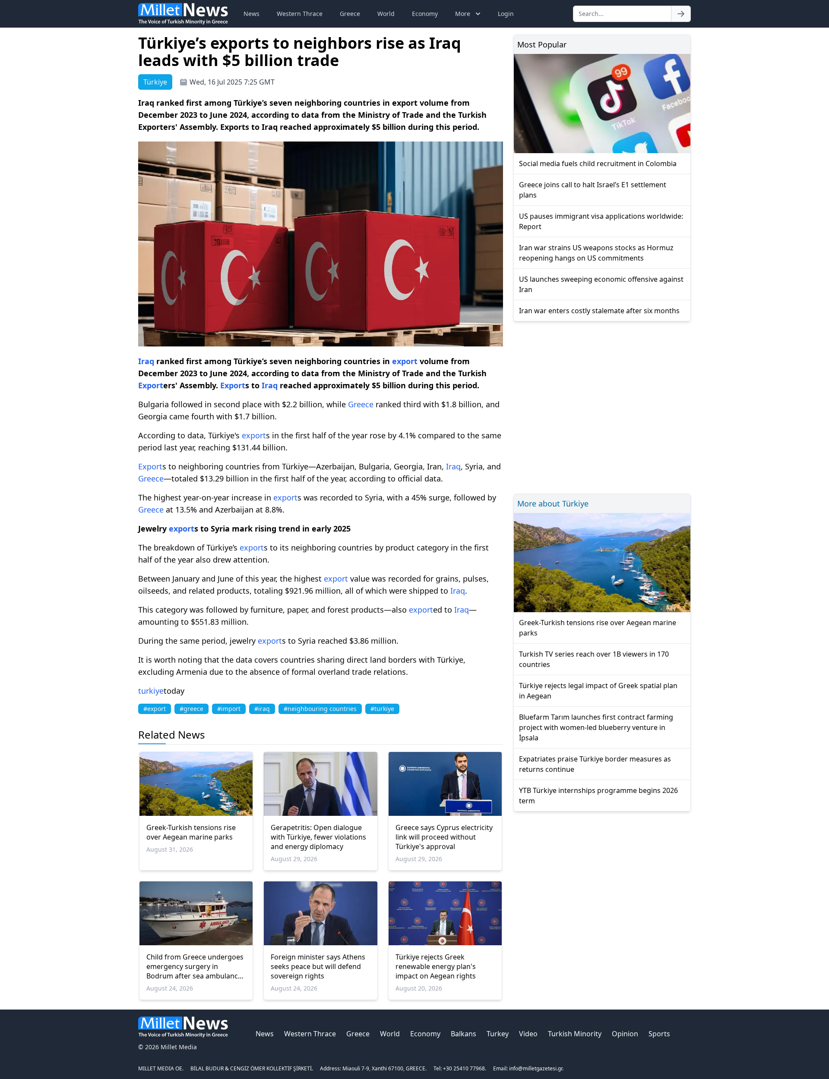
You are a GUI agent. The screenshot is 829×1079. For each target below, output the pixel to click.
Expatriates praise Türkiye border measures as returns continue (595, 764)
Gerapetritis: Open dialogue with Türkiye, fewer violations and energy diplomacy (318, 837)
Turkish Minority (574, 1033)
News (251, 13)
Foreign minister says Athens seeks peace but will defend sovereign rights (318, 966)
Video (528, 1033)
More (462, 13)
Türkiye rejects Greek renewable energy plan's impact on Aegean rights (436, 966)
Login (506, 13)
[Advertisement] (602, 406)
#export (154, 709)
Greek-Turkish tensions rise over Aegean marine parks (191, 832)
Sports (659, 1033)
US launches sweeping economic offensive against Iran (601, 284)
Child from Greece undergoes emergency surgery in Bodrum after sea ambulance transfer (195, 966)
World (386, 13)
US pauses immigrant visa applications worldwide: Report (601, 221)
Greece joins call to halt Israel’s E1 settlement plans (592, 190)
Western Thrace (300, 13)
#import (228, 709)
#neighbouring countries (320, 709)
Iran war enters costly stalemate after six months (599, 310)
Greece (350, 13)
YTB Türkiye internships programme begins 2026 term (598, 795)
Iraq (146, 361)
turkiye (151, 691)
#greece (191, 709)
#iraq (262, 709)
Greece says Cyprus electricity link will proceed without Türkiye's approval (444, 837)
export (405, 361)
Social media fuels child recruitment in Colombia (598, 163)
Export (150, 385)
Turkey (498, 1033)
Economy (425, 13)
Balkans (463, 1033)
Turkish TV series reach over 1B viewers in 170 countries (594, 659)
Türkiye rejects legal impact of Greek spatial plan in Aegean (598, 691)
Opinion (625, 1033)
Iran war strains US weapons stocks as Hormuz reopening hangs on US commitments (596, 253)
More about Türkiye (553, 503)
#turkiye (382, 709)
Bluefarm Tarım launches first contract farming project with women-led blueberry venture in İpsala (596, 727)
